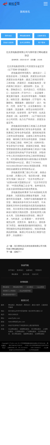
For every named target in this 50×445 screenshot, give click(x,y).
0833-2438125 (13, 314)
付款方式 (35, 274)
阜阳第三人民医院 (9, 291)
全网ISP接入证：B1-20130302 (18, 348)
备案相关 (29, 270)
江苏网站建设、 (20, 331)
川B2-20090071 (35, 348)
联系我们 (20, 270)
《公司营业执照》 (34, 350)
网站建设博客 (18, 287)
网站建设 (6, 287)
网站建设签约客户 (9, 294)
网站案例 (15, 274)
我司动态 (8, 36)
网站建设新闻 (25, 36)
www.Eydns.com (14, 318)
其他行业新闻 (8, 42)
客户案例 (41, 42)
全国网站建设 (39, 334)
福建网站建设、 (28, 334)
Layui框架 (40, 287)
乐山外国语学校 (25, 291)
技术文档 (26, 274)
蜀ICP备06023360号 (15, 345)
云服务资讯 (41, 36)
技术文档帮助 (25, 42)
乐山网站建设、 (13, 329)
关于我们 (11, 270)
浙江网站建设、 (17, 334)
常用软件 (38, 270)
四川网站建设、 (36, 329)
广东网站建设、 (32, 331)
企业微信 (30, 287)
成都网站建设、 (25, 329)
